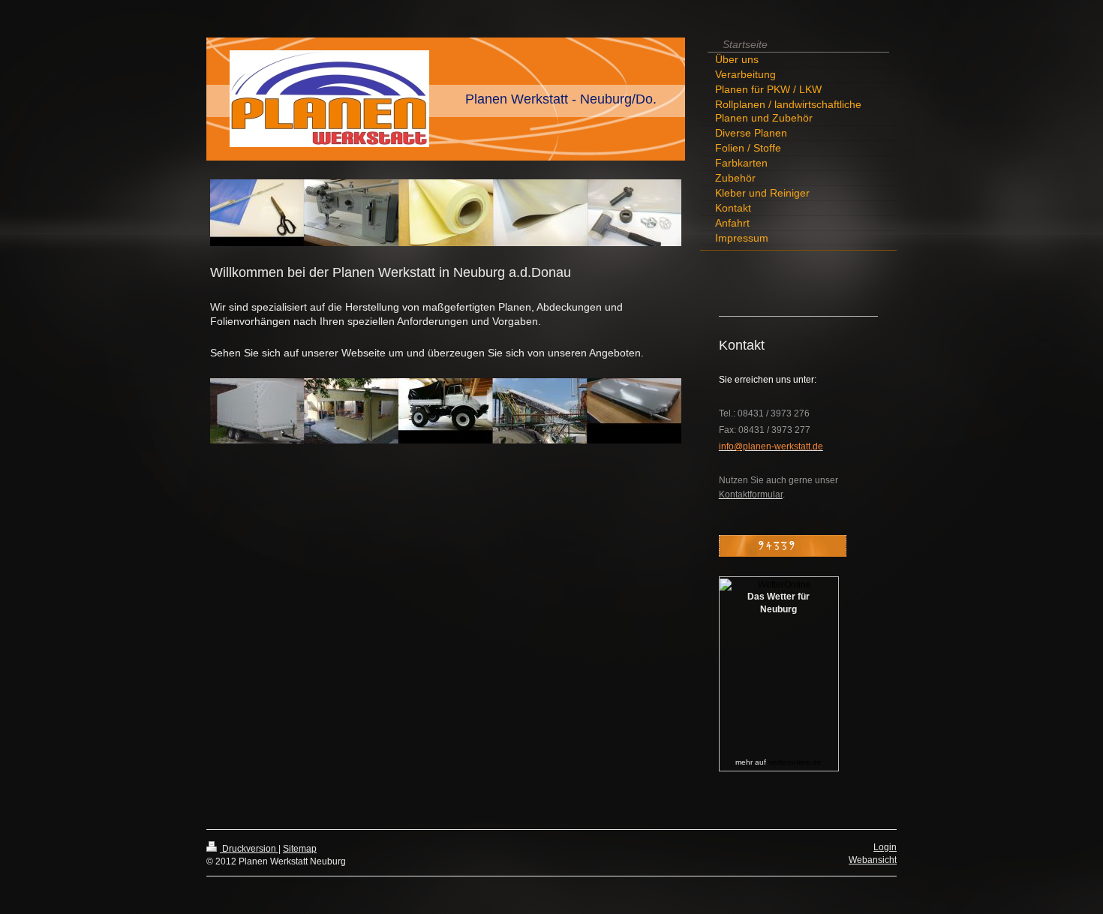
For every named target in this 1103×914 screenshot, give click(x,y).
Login (885, 847)
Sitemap (300, 848)
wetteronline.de (795, 762)
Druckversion (249, 848)
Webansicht (873, 860)
